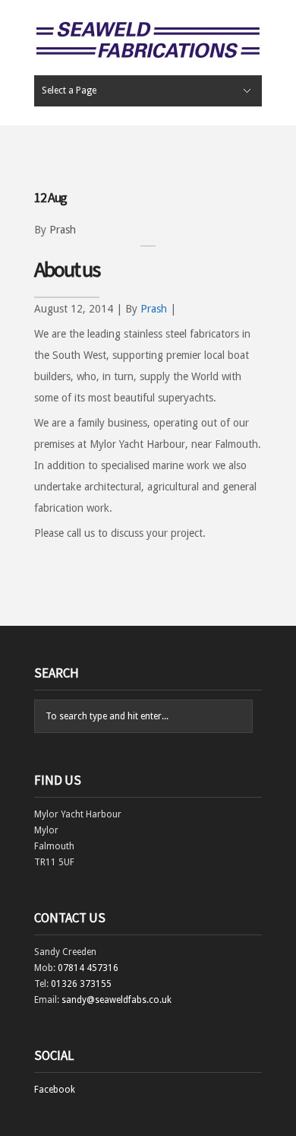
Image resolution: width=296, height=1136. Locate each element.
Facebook (54, 1089)
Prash (62, 230)
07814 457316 (88, 968)
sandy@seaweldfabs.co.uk (116, 1000)
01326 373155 (81, 984)
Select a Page (69, 90)
